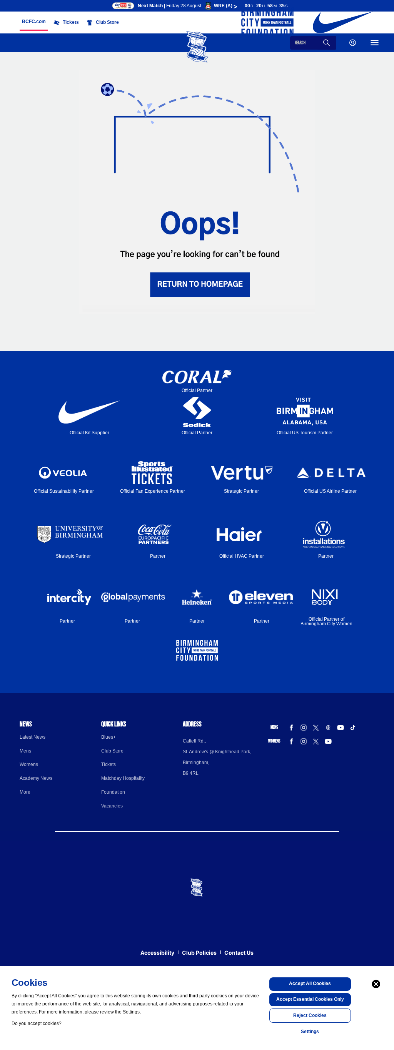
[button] (34, 22)
